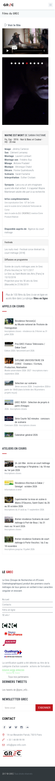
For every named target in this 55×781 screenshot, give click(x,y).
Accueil (5, 599)
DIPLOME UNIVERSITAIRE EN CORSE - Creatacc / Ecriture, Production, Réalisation (24, 364)
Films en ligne (8, 609)
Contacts (6, 604)
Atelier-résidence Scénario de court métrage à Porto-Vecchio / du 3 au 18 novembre (27, 542)
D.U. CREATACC (24, 213)
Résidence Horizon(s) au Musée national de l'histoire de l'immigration (26, 324)
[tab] (25, 25)
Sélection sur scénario (26, 383)
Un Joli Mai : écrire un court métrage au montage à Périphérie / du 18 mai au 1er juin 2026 (27, 467)
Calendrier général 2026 (26, 434)
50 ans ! (6, 615)
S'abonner (44, 707)
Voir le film (14, 25)
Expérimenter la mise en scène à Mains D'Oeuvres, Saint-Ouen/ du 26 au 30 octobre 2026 (27, 503)
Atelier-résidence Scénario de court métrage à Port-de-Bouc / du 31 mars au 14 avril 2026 (27, 523)
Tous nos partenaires (18, 676)
